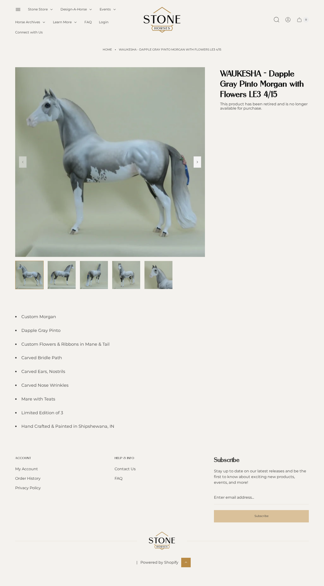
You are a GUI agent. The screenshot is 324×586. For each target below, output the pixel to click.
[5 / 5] (158, 275)
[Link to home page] (162, 541)
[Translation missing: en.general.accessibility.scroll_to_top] (186, 562)
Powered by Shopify (159, 562)
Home (107, 49)
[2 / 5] (61, 275)
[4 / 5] (126, 275)
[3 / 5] (94, 275)
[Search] (276, 19)
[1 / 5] (29, 275)
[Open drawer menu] (18, 9)
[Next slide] (197, 162)
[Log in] (288, 19)
